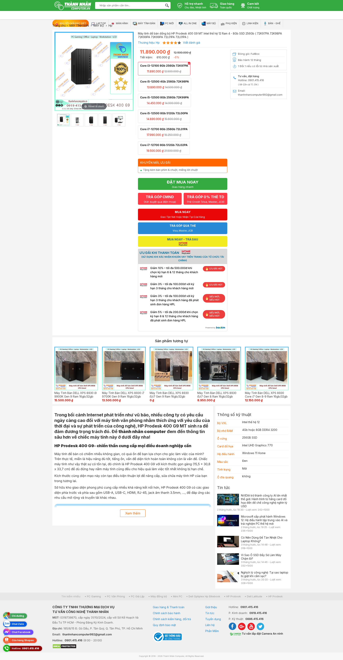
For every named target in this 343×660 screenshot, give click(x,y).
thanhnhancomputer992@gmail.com (87, 634)
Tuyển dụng (213, 619)
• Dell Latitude (253, 596)
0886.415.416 (254, 619)
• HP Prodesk (274, 596)
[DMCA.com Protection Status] (97, 646)
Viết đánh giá (191, 42)
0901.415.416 (73, 640)
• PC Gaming (93, 596)
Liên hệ (210, 625)
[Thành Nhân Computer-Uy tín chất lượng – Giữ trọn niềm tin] (72, 6)
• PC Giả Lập (137, 596)
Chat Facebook (21, 632)
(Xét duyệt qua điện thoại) (160, 199)
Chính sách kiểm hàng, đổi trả (172, 619)
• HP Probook (232, 596)
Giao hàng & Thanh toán (168, 607)
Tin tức (223, 487)
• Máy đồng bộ (157, 596)
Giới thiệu (211, 607)
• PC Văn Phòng (115, 596)
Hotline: (25, 648)
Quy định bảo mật (164, 625)
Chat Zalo (18, 624)
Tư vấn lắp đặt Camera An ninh (262, 633)
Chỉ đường (18, 615)
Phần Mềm (212, 631)
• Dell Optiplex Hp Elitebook (203, 596)
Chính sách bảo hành (166, 613)
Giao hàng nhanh (182, 184)
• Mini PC (176, 596)
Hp (158, 42)
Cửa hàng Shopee (23, 640)
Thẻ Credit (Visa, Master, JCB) (205, 199)
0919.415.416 (258, 613)
